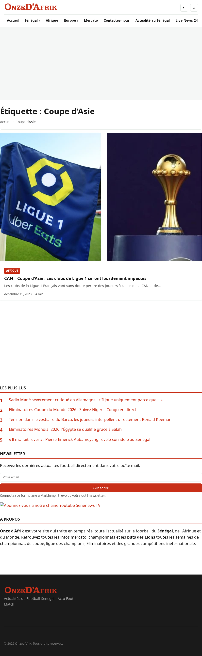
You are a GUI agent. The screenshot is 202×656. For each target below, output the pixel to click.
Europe (70, 20)
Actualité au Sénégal (152, 20)
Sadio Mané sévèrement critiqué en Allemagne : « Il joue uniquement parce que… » (86, 399)
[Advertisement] (101, 63)
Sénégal (31, 20)
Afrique (52, 20)
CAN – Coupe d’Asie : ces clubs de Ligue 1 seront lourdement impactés (75, 278)
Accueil (13, 20)
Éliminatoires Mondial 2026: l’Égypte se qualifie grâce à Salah (65, 429)
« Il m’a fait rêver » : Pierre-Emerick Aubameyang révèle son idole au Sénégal (79, 439)
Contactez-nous (117, 20)
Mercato (91, 20)
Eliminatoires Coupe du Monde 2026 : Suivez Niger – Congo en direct (72, 409)
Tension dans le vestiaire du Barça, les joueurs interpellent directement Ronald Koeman (90, 419)
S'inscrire (101, 488)
